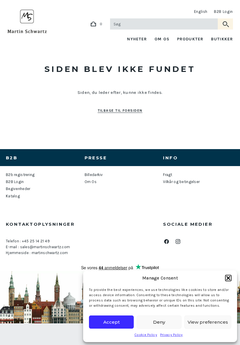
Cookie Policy (145, 335)
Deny (159, 322)
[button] (228, 278)
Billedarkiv (94, 174)
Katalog (13, 196)
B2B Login (223, 11)
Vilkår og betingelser (181, 182)
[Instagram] (177, 241)
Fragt (167, 174)
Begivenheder (18, 189)
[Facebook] (166, 241)
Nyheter (137, 39)
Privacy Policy (171, 335)
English (201, 11)
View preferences (208, 322)
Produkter (190, 39)
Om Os (162, 39)
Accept (111, 322)
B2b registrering (20, 174)
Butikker (222, 39)
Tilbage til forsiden (120, 110)
